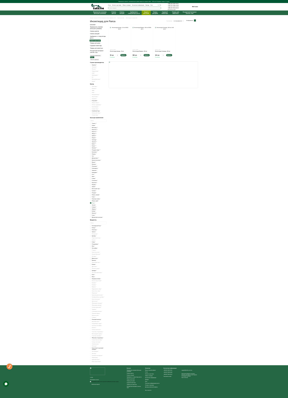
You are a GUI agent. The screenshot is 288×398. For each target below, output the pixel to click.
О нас (109, 5)
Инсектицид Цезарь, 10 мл (117, 51)
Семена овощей (122, 12)
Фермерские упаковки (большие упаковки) (99, 12)
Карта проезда (185, 377)
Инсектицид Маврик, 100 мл (140, 51)
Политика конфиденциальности (152, 383)
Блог (152, 5)
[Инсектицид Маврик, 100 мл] (142, 36)
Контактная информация (138, 5)
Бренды (147, 5)
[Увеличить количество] (119, 55)
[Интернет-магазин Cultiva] (97, 371)
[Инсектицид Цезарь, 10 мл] (119, 36)
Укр (158, 5)
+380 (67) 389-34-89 (173, 6)
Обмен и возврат (126, 5)
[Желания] (182, 7)
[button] (286, 1)
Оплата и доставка (116, 5)
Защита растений (146, 12)
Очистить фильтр (94, 59)
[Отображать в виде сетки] (195, 20)
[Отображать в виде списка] (197, 20)
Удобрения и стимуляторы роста (134, 12)
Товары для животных (175, 12)
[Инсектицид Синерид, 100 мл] (164, 36)
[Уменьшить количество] (115, 55)
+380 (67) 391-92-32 (173, 8)
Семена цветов (113, 12)
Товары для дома (155, 12)
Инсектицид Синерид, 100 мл (162, 51)
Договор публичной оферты (151, 387)
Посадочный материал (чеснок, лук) (189, 12)
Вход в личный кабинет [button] (150, 370)
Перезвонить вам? (172, 9)
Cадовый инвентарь (165, 12)
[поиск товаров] (160, 8)
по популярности (178, 21)
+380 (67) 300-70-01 (173, 3)
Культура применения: (96, 55)
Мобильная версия (95, 384)
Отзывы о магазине (149, 385)
